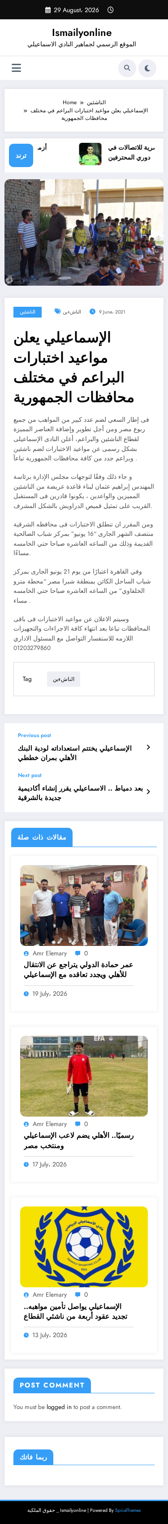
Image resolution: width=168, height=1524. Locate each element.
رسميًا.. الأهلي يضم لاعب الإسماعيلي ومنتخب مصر (79, 1140)
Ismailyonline (82, 32)
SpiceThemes (128, 1510)
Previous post (34, 735)
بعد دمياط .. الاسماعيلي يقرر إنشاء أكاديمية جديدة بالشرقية (80, 793)
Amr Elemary (50, 953)
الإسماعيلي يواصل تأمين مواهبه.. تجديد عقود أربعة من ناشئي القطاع (75, 1311)
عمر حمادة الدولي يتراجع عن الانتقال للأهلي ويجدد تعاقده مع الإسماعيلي (79, 970)
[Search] (127, 68)
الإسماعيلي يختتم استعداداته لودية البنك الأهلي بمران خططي (75, 753)
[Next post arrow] (148, 791)
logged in (59, 1407)
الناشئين (27, 312)
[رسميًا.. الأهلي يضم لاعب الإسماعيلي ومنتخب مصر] (84, 1076)
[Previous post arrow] (148, 747)
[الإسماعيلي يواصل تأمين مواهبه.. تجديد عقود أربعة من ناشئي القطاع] (84, 1246)
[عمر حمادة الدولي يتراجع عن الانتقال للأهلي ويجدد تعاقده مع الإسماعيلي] (84, 905)
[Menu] (16, 68)
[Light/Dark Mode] (147, 68)
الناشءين (72, 312)
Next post (30, 775)
